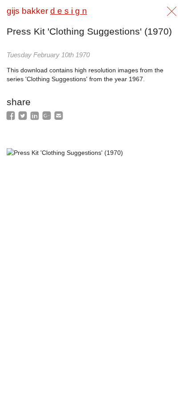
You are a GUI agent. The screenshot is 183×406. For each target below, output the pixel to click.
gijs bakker (47, 11)
